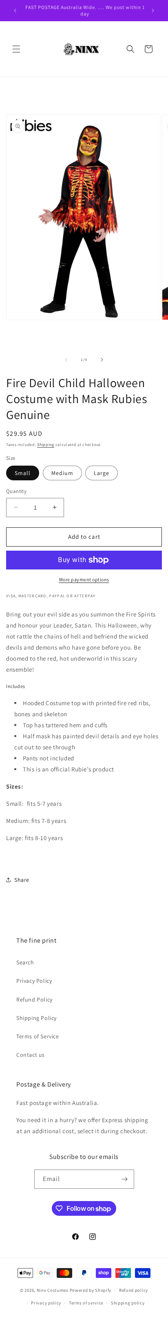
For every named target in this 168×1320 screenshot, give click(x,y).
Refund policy (133, 1290)
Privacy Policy (34, 980)
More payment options (84, 579)
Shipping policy (128, 1303)
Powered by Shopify (91, 1290)
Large (101, 473)
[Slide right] (102, 360)
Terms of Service (37, 1036)
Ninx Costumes (53, 1290)
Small (23, 473)
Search (25, 962)
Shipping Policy (36, 1018)
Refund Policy (34, 999)
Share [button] (21, 879)
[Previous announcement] (15, 11)
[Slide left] (66, 360)
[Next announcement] (153, 11)
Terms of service (86, 1303)
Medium (62, 473)
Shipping (45, 444)
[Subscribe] (125, 1179)
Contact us (30, 1054)
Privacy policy (46, 1303)
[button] (16, 49)
